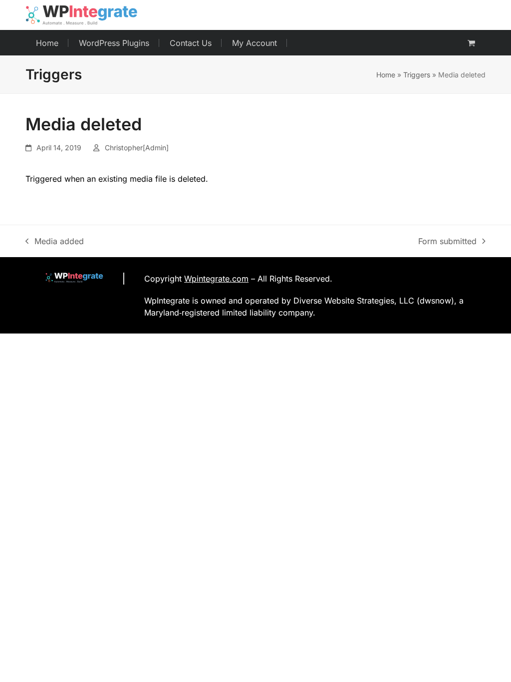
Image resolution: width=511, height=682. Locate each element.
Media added (54, 241)
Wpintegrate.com (216, 279)
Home (385, 74)
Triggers (416, 74)
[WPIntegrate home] (69, 279)
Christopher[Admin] (137, 147)
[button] (471, 42)
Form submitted (447, 241)
